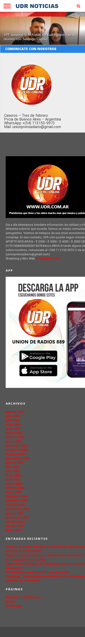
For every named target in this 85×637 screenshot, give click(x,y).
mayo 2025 (13, 475)
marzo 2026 (14, 433)
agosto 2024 (14, 513)
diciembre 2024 (17, 496)
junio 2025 (13, 471)
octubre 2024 (15, 505)
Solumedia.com (47, 258)
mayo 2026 (13, 424)
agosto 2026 (14, 412)
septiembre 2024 (18, 509)
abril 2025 (13, 479)
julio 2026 (12, 416)
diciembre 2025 (17, 445)
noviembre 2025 (17, 450)
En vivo (10, 601)
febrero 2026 (15, 437)
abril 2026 (13, 429)
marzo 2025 (14, 484)
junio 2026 (13, 420)
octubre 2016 (15, 522)
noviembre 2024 (17, 500)
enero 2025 (13, 492)
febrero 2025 (15, 488)
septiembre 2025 (18, 458)
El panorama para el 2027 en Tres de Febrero (38, 572)
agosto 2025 (14, 462)
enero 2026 (13, 441)
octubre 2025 (15, 454)
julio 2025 (12, 467)
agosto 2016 (14, 526)
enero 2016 (13, 530)
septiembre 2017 (18, 517)
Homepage (13, 606)
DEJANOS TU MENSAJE (23, 597)
